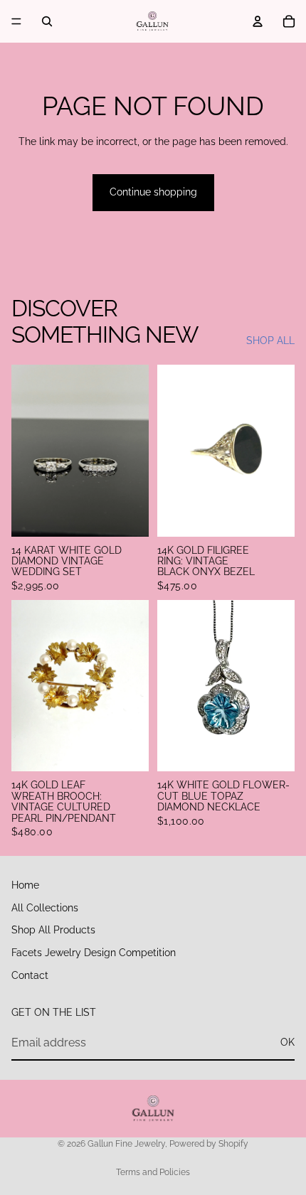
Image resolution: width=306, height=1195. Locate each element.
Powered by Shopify (208, 1144)
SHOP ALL (270, 340)
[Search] (47, 21)
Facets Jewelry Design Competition (93, 952)
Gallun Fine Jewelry (126, 1144)
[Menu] (16, 21)
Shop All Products (53, 930)
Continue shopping (153, 192)
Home (25, 885)
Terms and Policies (153, 1172)
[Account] (257, 21)
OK (287, 1042)
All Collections (44, 907)
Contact (29, 974)
